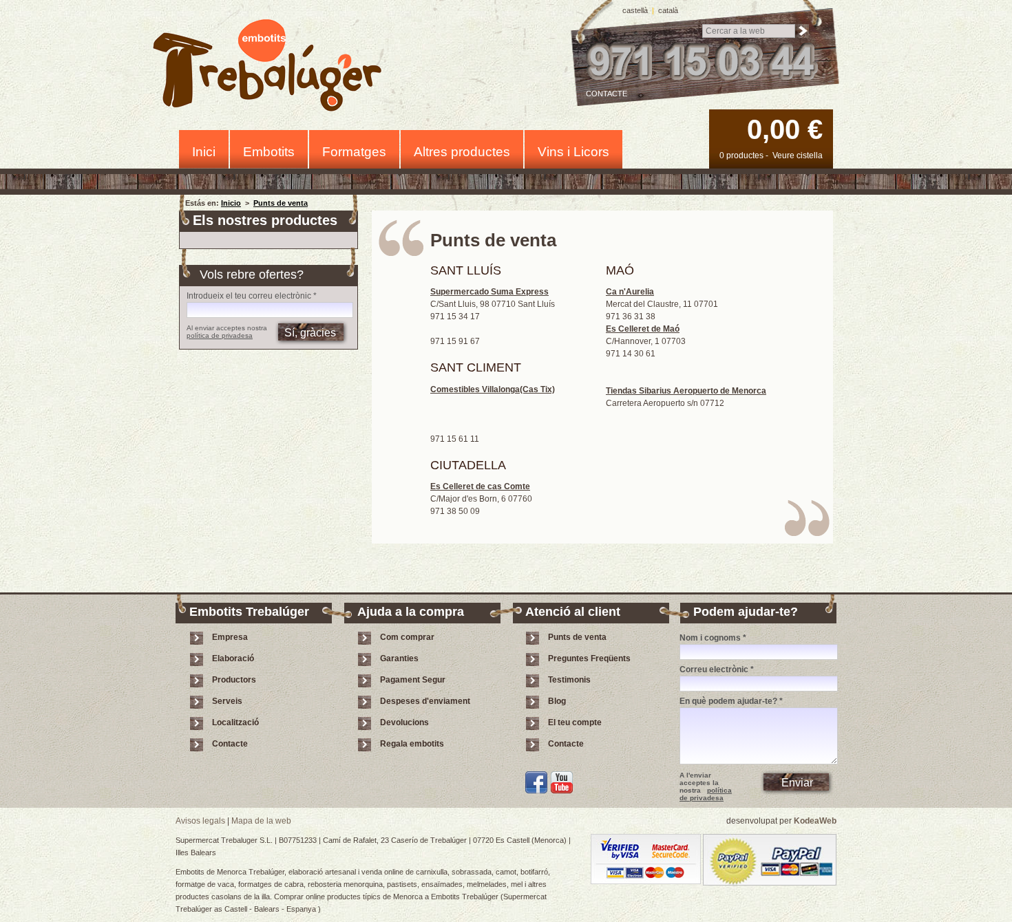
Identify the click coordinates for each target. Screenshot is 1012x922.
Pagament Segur (412, 680)
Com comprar (407, 637)
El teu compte (575, 722)
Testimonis (569, 680)
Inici (203, 151)
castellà (635, 10)
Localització (235, 722)
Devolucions (404, 722)
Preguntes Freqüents (589, 658)
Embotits (269, 151)
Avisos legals (200, 821)
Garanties (399, 658)
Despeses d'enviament (425, 701)
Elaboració (233, 658)
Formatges (354, 151)
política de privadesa (220, 335)
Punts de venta (280, 203)
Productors (234, 680)
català (668, 10)
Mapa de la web (261, 821)
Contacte (606, 93)
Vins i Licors (573, 151)
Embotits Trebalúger (275, 67)
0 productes (741, 155)
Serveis (227, 701)
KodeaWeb (815, 821)
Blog (557, 701)
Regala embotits (412, 744)
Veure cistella (797, 155)
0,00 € (785, 129)
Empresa (230, 637)
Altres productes (462, 151)
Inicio (231, 203)
